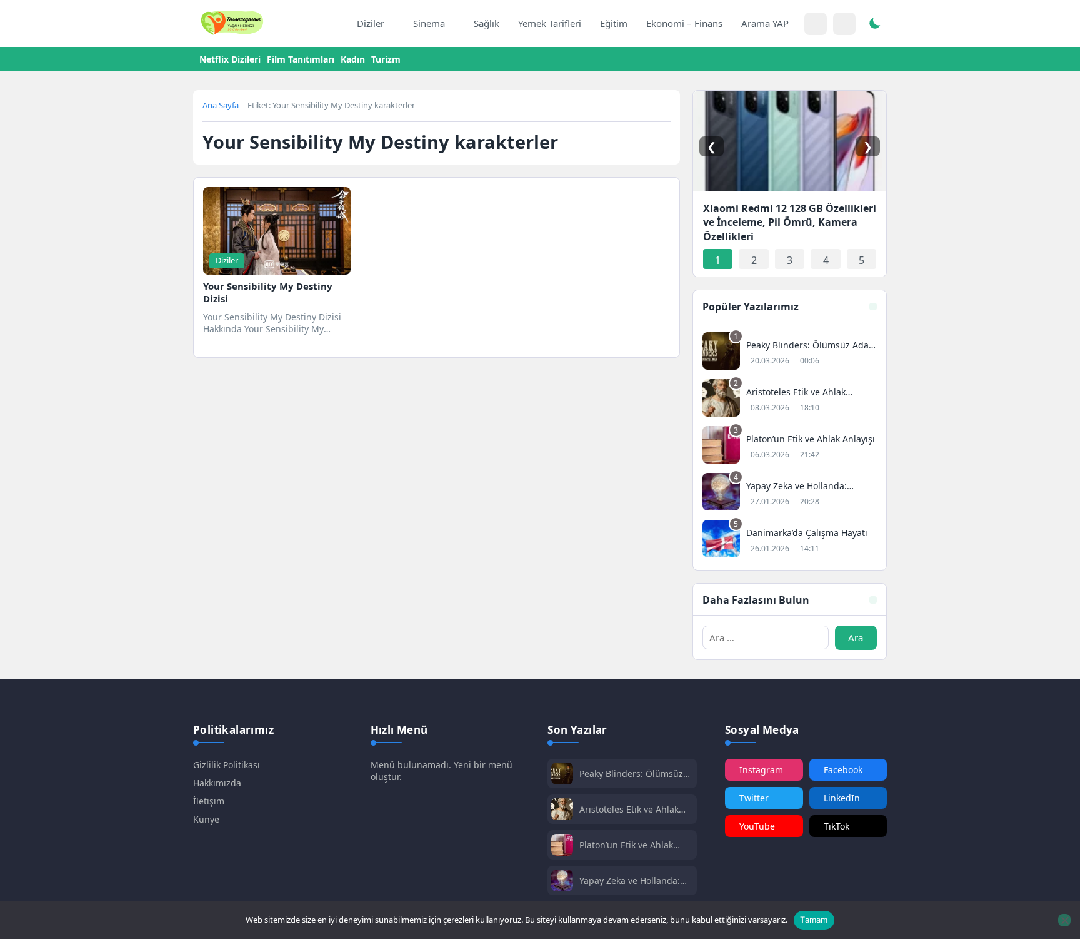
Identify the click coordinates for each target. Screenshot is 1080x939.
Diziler (370, 23)
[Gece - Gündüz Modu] (874, 25)
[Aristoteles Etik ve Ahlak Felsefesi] (789, 399)
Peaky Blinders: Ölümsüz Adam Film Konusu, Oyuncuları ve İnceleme (631, 773)
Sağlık (486, 23)
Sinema (429, 23)
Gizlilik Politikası (226, 765)
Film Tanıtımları (300, 59)
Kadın (353, 59)
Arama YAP (765, 23)
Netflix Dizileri (230, 59)
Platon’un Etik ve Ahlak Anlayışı (626, 845)
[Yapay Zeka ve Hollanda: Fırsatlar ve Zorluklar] (789, 493)
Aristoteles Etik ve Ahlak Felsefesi (629, 809)
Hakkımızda (217, 783)
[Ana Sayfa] (334, 24)
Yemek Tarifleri (549, 23)
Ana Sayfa (220, 105)
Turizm (386, 59)
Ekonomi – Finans (684, 23)
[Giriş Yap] (815, 24)
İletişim (208, 801)
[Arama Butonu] (844, 24)
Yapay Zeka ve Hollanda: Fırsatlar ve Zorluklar (629, 880)
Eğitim (614, 23)
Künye (206, 819)
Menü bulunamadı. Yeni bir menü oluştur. (441, 771)
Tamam (814, 920)
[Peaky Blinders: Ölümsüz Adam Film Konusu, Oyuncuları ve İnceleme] (789, 352)
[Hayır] (1064, 920)
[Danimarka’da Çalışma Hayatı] (789, 540)
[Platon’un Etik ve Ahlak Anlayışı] (789, 446)
